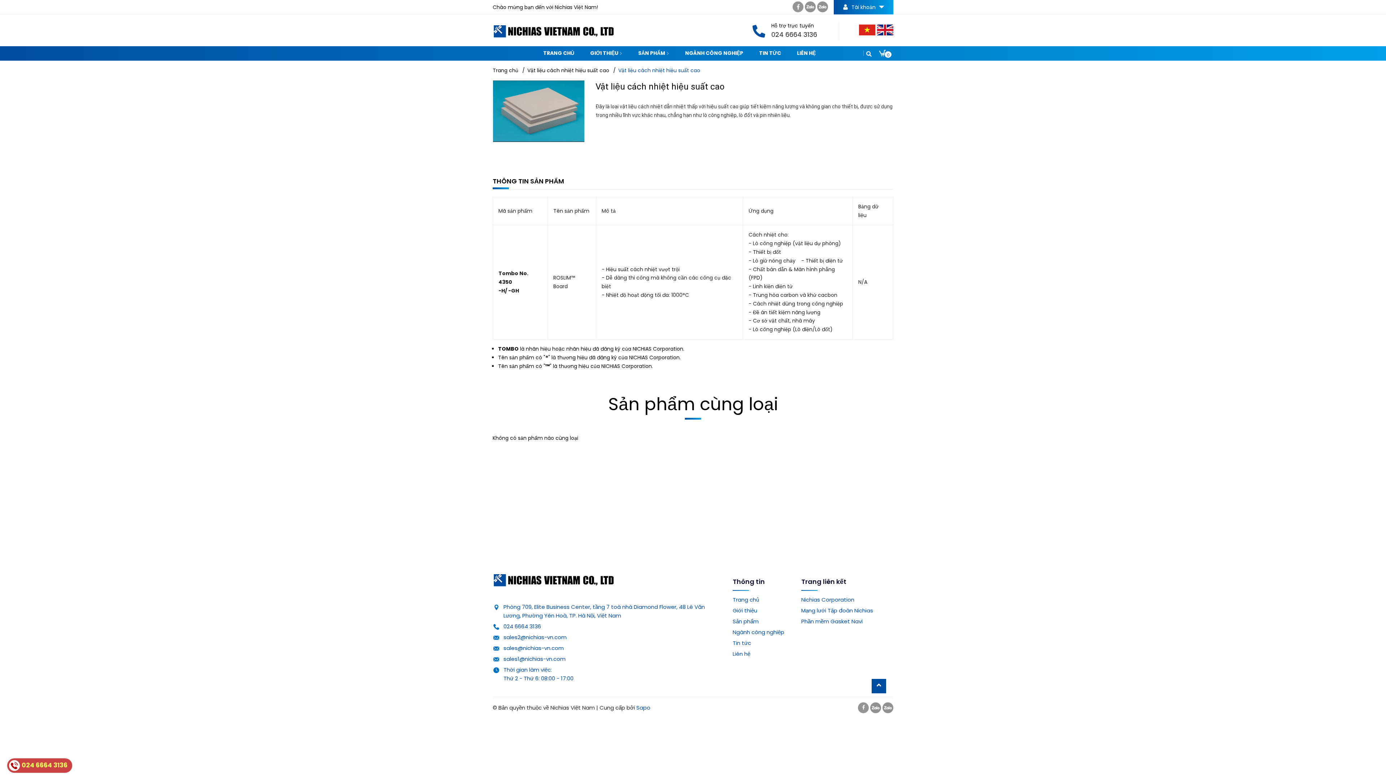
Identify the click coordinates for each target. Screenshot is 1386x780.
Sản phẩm (652, 53)
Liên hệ (806, 53)
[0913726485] (822, 8)
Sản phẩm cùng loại (693, 404)
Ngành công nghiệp (714, 53)
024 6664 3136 (522, 626)
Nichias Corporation (827, 599)
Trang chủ (558, 53)
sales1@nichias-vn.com (535, 659)
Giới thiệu (604, 53)
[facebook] (798, 8)
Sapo (643, 707)
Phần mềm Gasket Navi (832, 621)
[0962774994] (810, 8)
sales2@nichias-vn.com (535, 637)
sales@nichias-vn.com (534, 648)
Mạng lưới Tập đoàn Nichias (837, 610)
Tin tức (770, 53)
